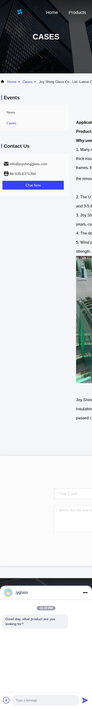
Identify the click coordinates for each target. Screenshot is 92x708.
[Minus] (85, 592)
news (10, 112)
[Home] (19, 12)
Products (77, 12)
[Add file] (6, 700)
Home (52, 12)
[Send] (85, 700)
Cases (27, 82)
